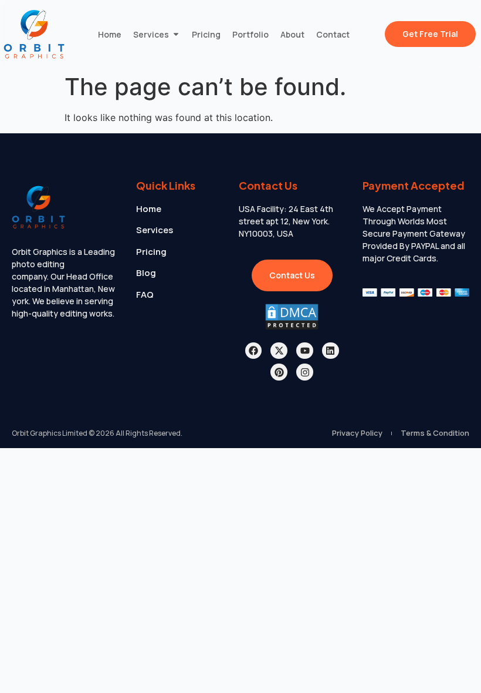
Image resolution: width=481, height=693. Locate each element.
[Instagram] (304, 372)
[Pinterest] (278, 372)
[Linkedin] (330, 350)
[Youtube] (304, 350)
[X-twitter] (278, 350)
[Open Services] (176, 34)
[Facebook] (253, 350)
